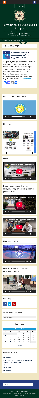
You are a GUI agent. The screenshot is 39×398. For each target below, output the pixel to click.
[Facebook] (16, 6)
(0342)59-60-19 (13, 33)
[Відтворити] (6, 117)
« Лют (18, 346)
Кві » (21, 346)
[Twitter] (19, 6)
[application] (19, 109)
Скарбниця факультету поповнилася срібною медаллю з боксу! (20, 55)
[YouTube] (23, 6)
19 (5, 339)
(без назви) (7, 357)
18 (33, 337)
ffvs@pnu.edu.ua (14, 35)
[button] (19, 109)
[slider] (18, 116)
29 (19, 342)
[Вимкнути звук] (30, 117)
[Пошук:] (18, 384)
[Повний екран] (33, 117)
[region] (19, 140)
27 (10, 342)
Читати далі (26, 79)
